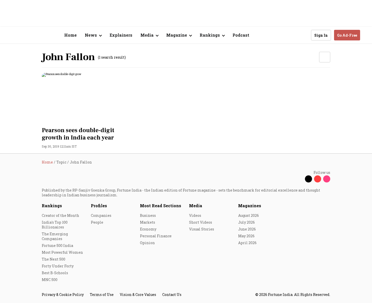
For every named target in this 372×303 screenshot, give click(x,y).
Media (195, 205)
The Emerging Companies (55, 236)
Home (70, 35)
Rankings (52, 205)
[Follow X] (308, 178)
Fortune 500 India (57, 245)
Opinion (147, 242)
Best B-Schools (55, 272)
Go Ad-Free (347, 35)
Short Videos (200, 222)
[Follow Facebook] (299, 178)
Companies (101, 215)
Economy (148, 229)
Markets (147, 222)
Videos (195, 215)
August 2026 (248, 215)
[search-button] (304, 35)
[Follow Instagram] (326, 178)
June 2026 (247, 229)
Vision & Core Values (138, 294)
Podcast (241, 35)
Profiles (99, 205)
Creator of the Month (60, 215)
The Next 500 (53, 259)
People (97, 222)
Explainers (121, 35)
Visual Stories (201, 229)
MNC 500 (49, 279)
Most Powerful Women (62, 252)
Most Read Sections (160, 205)
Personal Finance (156, 236)
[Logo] (39, 35)
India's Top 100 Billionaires (55, 224)
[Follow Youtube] (317, 178)
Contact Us (171, 294)
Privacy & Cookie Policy (63, 294)
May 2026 (246, 236)
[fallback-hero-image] (87, 98)
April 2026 (247, 242)
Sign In (321, 35)
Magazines (249, 205)
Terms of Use (102, 294)
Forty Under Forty (58, 266)
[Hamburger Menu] (15, 35)
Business (148, 215)
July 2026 (246, 222)
